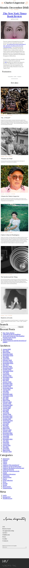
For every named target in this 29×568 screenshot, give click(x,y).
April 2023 (6, 374)
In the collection (8, 480)
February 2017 (7, 430)
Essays (5, 479)
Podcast (5, 460)
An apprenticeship (8, 530)
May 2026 (6, 351)
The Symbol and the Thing (9, 277)
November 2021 (7, 385)
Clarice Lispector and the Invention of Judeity (14, 341)
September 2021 (8, 388)
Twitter (14, 76)
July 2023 (6, 372)
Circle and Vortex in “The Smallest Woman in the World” (13, 336)
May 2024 (6, 365)
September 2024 (8, 363)
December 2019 (7, 394)
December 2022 (8, 377)
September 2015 (8, 434)
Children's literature (9, 474)
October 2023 (7, 369)
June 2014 (6, 442)
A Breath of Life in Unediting (12, 334)
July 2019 (6, 397)
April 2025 (6, 358)
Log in (5, 495)
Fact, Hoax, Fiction (8, 333)
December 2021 (7, 383)
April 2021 (6, 392)
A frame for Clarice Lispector (10, 196)
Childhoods (6, 535)
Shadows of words (6, 318)
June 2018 (6, 410)
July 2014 (6, 441)
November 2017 (7, 417)
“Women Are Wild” (7, 158)
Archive (4, 532)
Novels (5, 485)
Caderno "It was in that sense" (12, 466)
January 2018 (7, 414)
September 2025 (8, 355)
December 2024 (8, 361)
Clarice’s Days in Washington (10, 235)
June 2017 (6, 423)
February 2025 (7, 360)
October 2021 (7, 386)
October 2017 (7, 419)
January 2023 (7, 375)
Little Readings (7, 339)
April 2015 (6, 437)
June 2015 (6, 436)
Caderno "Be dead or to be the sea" (13, 468)
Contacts (5, 541)
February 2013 (7, 451)
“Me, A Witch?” (6, 118)
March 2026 (6, 352)
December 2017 (7, 416)
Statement (6, 459)
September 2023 (8, 371)
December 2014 (7, 439)
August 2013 (6, 445)
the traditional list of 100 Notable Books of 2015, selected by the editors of (14, 45)
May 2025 (6, 357)
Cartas (5, 472)
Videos (5, 463)
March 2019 (6, 400)
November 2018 (7, 405)
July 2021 (5, 391)
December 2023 (8, 368)
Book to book (6, 528)
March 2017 (6, 428)
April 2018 (6, 413)
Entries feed (6, 497)
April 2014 (6, 444)
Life (3, 526)
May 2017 (5, 425)
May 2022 (6, 380)
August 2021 (6, 389)
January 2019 (7, 403)
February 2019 (7, 402)
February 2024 (7, 366)
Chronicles (6, 476)
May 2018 (5, 411)
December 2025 (8, 354)
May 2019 (5, 399)
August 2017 (6, 422)
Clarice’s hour (7, 477)
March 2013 (6, 450)
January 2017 (7, 431)
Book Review (14, 15)
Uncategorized (7, 488)
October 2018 (7, 406)
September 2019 (8, 396)
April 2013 (6, 448)
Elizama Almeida (15, 19)
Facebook (19, 76)
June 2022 (6, 379)
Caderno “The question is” (11, 465)
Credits (4, 539)
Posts (4, 537)
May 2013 (5, 447)
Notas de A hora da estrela (11, 471)
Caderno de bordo (8, 469)
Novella (5, 483)
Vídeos (5, 462)
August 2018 (6, 408)
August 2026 (7, 349)
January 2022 (7, 382)
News (12, 9)
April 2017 (6, 427)
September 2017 (8, 420)
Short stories (7, 486)
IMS (6, 62)
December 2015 (7, 433)
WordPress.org (7, 498)
